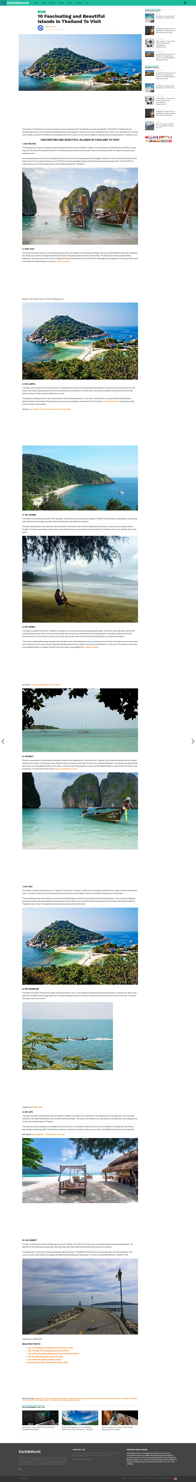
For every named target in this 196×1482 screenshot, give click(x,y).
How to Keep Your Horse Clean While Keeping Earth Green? (117, 1428)
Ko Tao (25, 1400)
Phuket (46, 1400)
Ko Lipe (98, 1398)
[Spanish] (158, 141)
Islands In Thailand (68, 1398)
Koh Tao (32, 1400)
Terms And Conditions (163, 1478)
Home (35, 3)
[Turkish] (170, 141)
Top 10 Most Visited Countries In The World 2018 (49, 409)
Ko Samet (125, 1398)
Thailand (54, 1400)
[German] (162, 137)
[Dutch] (151, 137)
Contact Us (149, 1478)
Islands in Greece (110, 401)
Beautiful (40, 1398)
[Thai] (166, 141)
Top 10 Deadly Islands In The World (45, 685)
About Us (126, 1478)
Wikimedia (37, 1107)
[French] (158, 137)
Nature (52, 3)
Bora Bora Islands (62, 261)
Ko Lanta (90, 1398)
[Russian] (155, 141)
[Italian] (170, 137)
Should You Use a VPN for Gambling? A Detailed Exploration (38, 1428)
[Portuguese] (151, 141)
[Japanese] (147, 141)
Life (86, 3)
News (43, 3)
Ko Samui (133, 1398)
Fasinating (55, 1398)
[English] (155, 137)
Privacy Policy (137, 1478)
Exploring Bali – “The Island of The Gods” (48, 1134)
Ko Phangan (106, 1398)
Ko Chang (82, 1398)
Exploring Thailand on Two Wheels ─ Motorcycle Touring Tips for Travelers (77, 1428)
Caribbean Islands (91, 647)
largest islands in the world (66, 769)
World (77, 1400)
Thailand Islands (66, 1400)
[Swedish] (162, 141)
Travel (61, 3)
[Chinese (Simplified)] (147, 137)
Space (69, 3)
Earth (47, 1398)
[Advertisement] (80, 111)
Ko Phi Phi (116, 1398)
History (78, 3)
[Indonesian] (166, 137)
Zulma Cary (52, 27)
